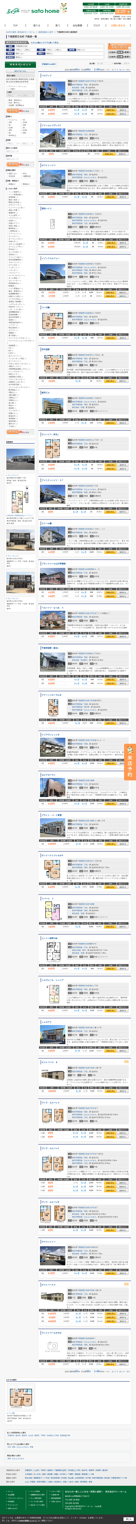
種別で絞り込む (20, 71)
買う (57, 25)
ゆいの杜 (36, 1474)
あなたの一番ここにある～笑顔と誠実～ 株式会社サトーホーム (96, 1491)
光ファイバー (15, 356)
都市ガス (13, 424)
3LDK (25, 130)
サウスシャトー (49, 1242)
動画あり (26, 184)
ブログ (96, 25)
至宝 (91, 355)
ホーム (10, 1491)
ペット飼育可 (15, 192)
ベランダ (13, 270)
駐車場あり (14, 390)
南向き (12, 405)
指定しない (13, 174)
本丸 (91, 440)
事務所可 (13, 213)
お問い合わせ (118, 25)
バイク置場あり (16, 288)
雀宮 (90, 1481)
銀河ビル (46, 393)
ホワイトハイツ (49, 165)
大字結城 (28, 1474)
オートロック (15, 361)
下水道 (12, 426)
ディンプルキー (16, 372)
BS (11, 351)
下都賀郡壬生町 (83, 81)
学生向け (13, 249)
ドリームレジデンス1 (51, 125)
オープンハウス (16, 239)
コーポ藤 (46, 307)
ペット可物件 (35, 1491)
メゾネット (14, 268)
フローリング (15, 262)
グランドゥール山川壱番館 (54, 564)
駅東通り (85, 1474)
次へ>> (122, 70)
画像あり (12, 184)
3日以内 (12, 176)
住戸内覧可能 (15, 385)
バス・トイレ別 (16, 309)
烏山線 (70, 1478)
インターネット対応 (17, 359)
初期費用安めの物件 (37, 1494)
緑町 (91, 398)
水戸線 (87, 1478)
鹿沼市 (24, 1435)
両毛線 (106, 1478)
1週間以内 (27, 176)
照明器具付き (15, 283)
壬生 (86, 90)
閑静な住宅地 (15, 202)
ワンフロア (14, 411)
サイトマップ (13, 1505)
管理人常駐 (14, 226)
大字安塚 (92, 701)
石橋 (82, 88)
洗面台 (12, 320)
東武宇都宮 (41, 1481)
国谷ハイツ (47, 208)
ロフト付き (14, 265)
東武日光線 (76, 950)
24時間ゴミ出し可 (17, 382)
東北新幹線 (55, 1478)
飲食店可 (13, 416)
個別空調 (13, 421)
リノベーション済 (17, 208)
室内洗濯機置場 (16, 260)
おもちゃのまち (90, 177)
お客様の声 (55, 1494)
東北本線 (75, 88)
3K (24, 128)
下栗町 (70, 1474)
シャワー (13, 325)
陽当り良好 (14, 200)
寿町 (91, 1338)
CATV (12, 353)
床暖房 (12, 333)
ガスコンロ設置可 (17, 244)
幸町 (91, 264)
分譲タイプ (14, 223)
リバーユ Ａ (48, 898)
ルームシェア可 (16, 247)
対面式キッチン (16, 307)
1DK (10, 122)
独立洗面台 (14, 328)
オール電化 (14, 278)
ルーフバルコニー (17, 275)
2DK (24, 125)
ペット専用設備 (16, 195)
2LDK (11, 128)
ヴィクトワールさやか (52, 1333)
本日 (24, 174)
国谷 (86, 85)
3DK (10, 130)
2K (10, 125)
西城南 (77, 1474)
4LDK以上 (12, 135)
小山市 (30, 1435)
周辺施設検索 (56, 1498)
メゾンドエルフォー (51, 258)
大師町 (92, 780)
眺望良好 (13, 228)
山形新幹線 (79, 1478)
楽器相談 (13, 197)
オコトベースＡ (49, 1285)
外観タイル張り (16, 296)
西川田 (86, 707)
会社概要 (77, 25)
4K (10, 133)
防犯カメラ (14, 374)
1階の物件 (14, 395)
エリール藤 (47, 523)
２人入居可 (14, 215)
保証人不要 (14, 210)
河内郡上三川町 (53, 1435)
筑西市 (98, 1470)
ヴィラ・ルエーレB (50, 1202)
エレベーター (15, 281)
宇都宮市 (11, 1435)
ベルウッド (47, 75)
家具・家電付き (16, 291)
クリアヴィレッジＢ (51, 735)
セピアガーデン (49, 775)
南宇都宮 (83, 1481)
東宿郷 (49, 1474)
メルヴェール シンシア (53, 980)
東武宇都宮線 (77, 85)
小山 (26, 1481)
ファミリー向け (16, 257)
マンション (22, 86)
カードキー (14, 236)
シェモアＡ (47, 1022)
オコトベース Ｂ (50, 1062)
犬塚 (92, 1474)
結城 (76, 1481)
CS (11, 348)
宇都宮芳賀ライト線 (119, 1478)
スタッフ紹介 (56, 1491)
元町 (91, 1028)
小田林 (49, 1481)
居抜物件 (13, 418)
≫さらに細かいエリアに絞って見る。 (45, 43)
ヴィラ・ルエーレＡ (51, 1103)
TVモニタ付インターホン (19, 364)
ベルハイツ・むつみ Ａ (53, 608)
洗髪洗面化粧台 (16, 322)
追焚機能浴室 (15, 312)
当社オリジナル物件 (37, 1505)
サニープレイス (13, 556)
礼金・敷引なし (15, 103)
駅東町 (92, 131)
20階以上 (13, 400)
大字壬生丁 (93, 81)
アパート (12, 86)
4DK (24, 133)
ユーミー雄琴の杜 (50, 938)
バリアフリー (15, 218)
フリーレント (15, 234)
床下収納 (13, 336)
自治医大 (84, 660)
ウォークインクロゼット (19, 338)
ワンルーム (13, 120)
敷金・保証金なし (15, 100)
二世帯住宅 (14, 231)
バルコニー (14, 273)
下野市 (43, 1435)
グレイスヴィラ (13, 475)
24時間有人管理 (16, 377)
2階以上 (13, 392)
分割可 (12, 221)
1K (24, 120)
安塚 (86, 270)
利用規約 (11, 1501)
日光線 (63, 1478)
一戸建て (12, 89)
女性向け (13, 255)
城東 (44, 1474)
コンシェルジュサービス (19, 387)
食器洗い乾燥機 (16, 302)
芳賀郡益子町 (65, 1435)
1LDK (25, 122)
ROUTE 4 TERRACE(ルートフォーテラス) (23, 515)
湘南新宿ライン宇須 (41, 1478)
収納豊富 (13, 345)
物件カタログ (13, 1508)
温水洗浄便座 (15, 317)
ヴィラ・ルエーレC (50, 1148)
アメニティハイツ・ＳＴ (53, 480)
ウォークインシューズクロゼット (21, 342)
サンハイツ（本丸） (51, 434)
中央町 (92, 1068)
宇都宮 (32, 1481)
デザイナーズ (15, 205)
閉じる (128, 1519)
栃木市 (18, 1435)
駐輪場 (12, 286)
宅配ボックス (15, 366)
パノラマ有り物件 (36, 1501)
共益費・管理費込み (16, 105)
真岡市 (36, 1435)
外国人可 (13, 241)
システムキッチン (17, 304)
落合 (91, 171)
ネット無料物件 (36, 1498)
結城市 (49, 1470)
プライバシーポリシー (16, 1498)
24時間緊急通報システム (19, 369)
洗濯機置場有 (15, 294)
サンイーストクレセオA (52, 855)
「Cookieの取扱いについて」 (27, 1521)
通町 (91, 944)
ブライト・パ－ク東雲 (52, 815)
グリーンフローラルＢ (52, 695)
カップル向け (15, 252)
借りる (36, 25)
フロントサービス (17, 379)
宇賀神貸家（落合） (51, 648)
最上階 (12, 403)
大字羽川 (62, 1474)
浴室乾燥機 (14, 315)
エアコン (13, 330)
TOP (15, 25)
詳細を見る (111, 110)
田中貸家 (46, 349)
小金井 (70, 1481)
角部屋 (12, 408)
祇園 (56, 1474)
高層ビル (13, 413)
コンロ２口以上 (16, 299)
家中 (84, 950)
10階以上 (13, 398)
